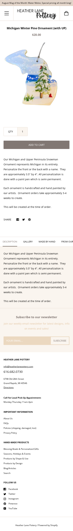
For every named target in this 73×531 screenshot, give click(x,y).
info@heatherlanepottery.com (18, 366)
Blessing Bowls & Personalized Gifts (21, 448)
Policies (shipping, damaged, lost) (20, 428)
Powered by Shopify (48, 525)
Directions (9, 387)
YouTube (13, 508)
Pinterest (13, 503)
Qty (10, 131)
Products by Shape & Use (16, 458)
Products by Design (13, 463)
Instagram (14, 498)
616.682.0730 (13, 372)
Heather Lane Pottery (25, 525)
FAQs (6, 423)
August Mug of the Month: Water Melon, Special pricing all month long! (36, 2)
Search (7, 473)
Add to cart (37, 144)
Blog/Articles (10, 468)
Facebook (13, 489)
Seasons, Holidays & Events (17, 453)
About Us (8, 418)
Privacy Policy (10, 432)
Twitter (12, 493)
